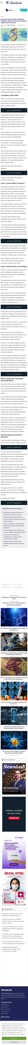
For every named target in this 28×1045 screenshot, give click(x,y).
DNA (14, 584)
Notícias (2, 16)
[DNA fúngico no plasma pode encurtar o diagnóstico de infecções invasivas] (14, 617)
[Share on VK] (26, 592)
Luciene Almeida (11, 25)
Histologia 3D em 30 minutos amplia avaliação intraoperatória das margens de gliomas (14, 543)
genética (19, 584)
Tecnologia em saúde (17, 587)
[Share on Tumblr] (24, 592)
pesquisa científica (6, 587)
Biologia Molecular (6, 584)
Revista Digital (4, 1013)
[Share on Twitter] (19, 592)
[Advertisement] (14, 567)
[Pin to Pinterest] (21, 592)
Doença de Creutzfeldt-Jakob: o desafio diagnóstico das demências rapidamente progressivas (14, 526)
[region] (14, 1033)
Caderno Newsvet (5, 1011)
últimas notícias (6, 1002)
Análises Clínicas (5, 1004)
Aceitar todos (14, 1038)
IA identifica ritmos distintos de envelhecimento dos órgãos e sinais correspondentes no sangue (12, 537)
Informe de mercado (5, 1009)
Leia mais (22, 1034)
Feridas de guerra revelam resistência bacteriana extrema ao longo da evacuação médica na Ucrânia (14, 519)
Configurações (14, 1042)
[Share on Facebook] (17, 592)
